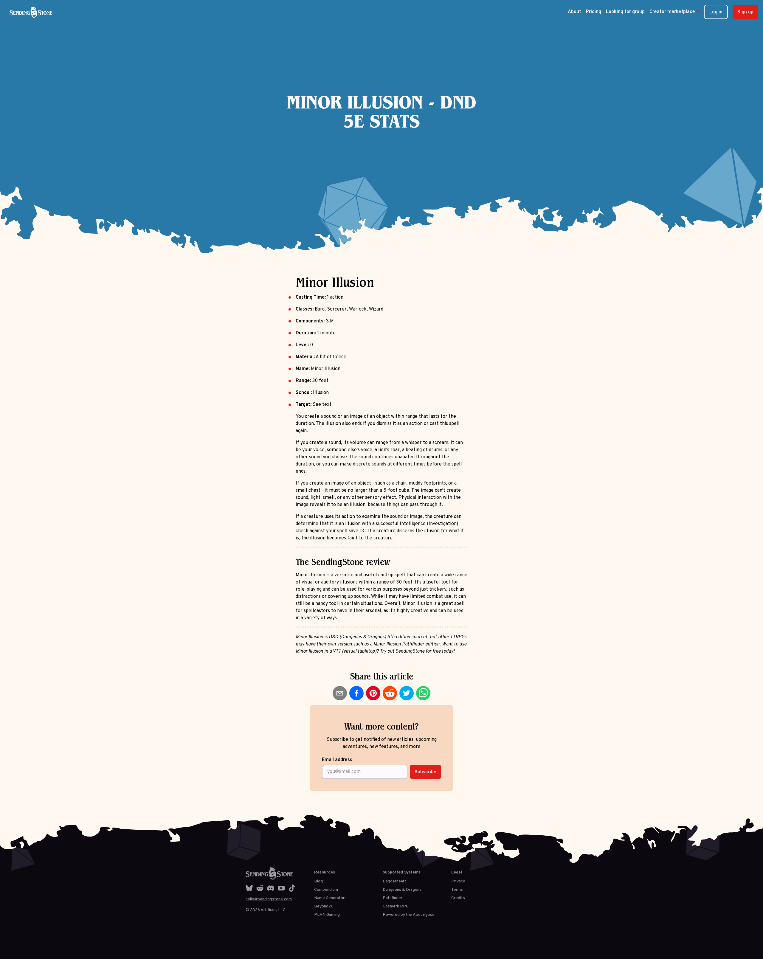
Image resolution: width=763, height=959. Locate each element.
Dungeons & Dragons (402, 889)
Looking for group (625, 12)
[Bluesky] (249, 888)
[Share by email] (340, 693)
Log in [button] (715, 12)
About (574, 12)
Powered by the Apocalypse (409, 914)
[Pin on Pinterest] (373, 693)
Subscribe (425, 772)
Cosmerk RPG (396, 906)
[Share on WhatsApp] (423, 693)
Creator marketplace (674, 12)
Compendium (326, 889)
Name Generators (330, 898)
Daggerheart (394, 881)
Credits (458, 898)
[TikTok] (292, 888)
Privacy (458, 881)
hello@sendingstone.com (269, 899)
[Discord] (270, 888)
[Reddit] (259, 888)
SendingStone (410, 651)
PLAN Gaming (327, 914)
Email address (337, 760)
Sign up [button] (745, 12)
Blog (318, 881)
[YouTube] (281, 888)
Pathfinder (392, 898)
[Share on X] (406, 693)
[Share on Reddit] (390, 693)
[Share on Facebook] (356, 693)
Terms (457, 889)
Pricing (593, 12)
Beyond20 (324, 906)
